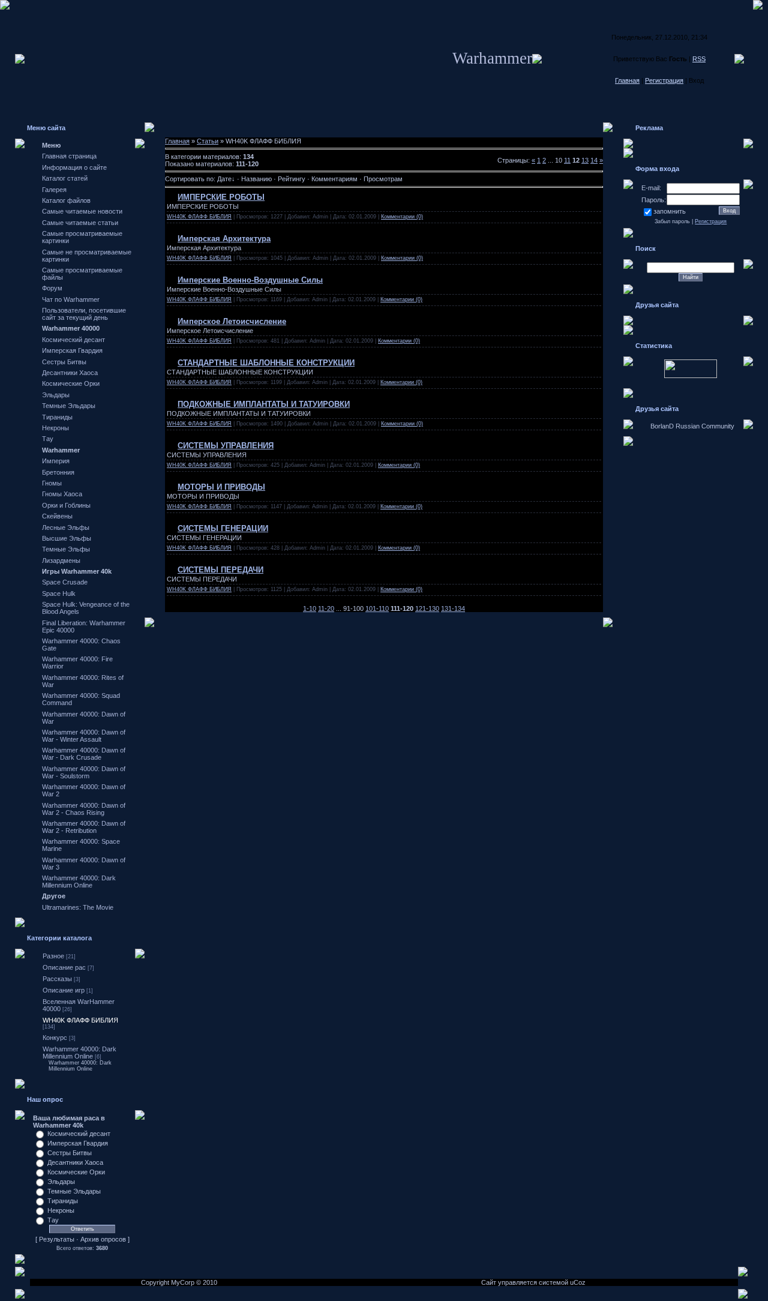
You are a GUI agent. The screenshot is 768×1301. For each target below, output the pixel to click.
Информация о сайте (74, 167)
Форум (52, 288)
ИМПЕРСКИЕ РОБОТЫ (221, 197)
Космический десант (73, 339)
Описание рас (64, 967)
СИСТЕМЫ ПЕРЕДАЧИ (220, 569)
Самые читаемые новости (82, 211)
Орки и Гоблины (66, 505)
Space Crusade (65, 582)
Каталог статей (65, 178)
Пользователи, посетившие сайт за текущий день (84, 314)
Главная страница (69, 156)
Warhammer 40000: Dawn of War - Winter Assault (83, 736)
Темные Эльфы (66, 549)
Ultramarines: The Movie (77, 907)
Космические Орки (71, 383)
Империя (56, 460)
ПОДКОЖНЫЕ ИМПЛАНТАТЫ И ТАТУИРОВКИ (264, 404)
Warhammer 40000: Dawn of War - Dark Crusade (83, 754)
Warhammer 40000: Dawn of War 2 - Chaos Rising (83, 809)
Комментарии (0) (402, 217)
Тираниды (57, 417)
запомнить (669, 211)
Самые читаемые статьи (80, 222)
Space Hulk (59, 593)
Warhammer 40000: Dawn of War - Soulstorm (83, 772)
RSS (699, 58)
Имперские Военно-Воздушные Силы (250, 279)
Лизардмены (61, 560)
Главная (627, 80)
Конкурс (55, 1037)
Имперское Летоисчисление (232, 321)
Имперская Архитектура (224, 238)
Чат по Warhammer (71, 299)
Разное (53, 956)
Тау (47, 438)
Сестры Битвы (64, 361)
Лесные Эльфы (65, 527)
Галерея (54, 189)
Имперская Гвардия (72, 350)
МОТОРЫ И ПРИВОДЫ (221, 486)
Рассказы (57, 978)
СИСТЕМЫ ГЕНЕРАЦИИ (223, 528)
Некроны (55, 427)
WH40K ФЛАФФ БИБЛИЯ (80, 1020)
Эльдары (56, 394)
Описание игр (64, 990)
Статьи (207, 141)
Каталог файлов (66, 200)
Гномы (52, 483)
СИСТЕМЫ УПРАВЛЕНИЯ (226, 445)
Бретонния (58, 472)
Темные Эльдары (68, 405)
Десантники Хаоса (70, 372)
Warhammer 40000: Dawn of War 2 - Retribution (83, 827)
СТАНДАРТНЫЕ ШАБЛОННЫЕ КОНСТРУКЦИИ (266, 362)
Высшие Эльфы (66, 538)
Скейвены (57, 516)
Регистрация (664, 80)
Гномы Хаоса (62, 493)
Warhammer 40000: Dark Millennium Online (79, 881)
